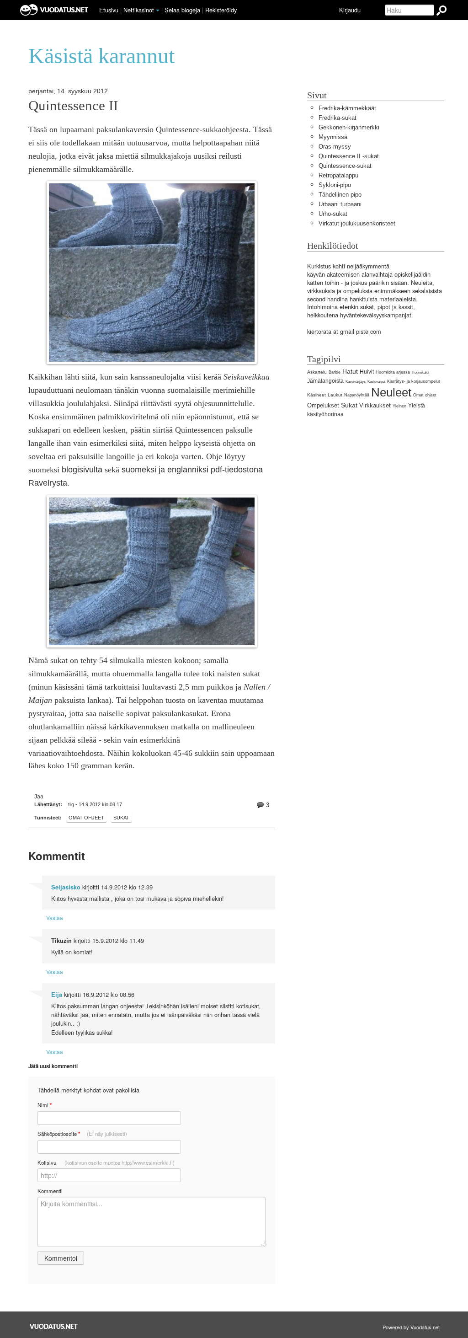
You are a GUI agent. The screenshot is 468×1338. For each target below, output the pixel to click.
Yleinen (399, 406)
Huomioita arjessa (393, 372)
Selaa (182, 9)
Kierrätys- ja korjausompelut (413, 381)
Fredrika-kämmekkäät (347, 108)
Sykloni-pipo (335, 185)
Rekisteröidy (221, 9)
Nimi (44, 1105)
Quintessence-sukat (345, 165)
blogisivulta (82, 469)
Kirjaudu (350, 9)
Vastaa (54, 917)
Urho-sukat (333, 213)
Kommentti (50, 1190)
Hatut (350, 371)
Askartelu (317, 372)
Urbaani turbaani (340, 204)
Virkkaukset (375, 405)
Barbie (334, 372)
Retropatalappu (338, 175)
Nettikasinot (138, 9)
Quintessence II (73, 105)
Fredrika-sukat (337, 117)
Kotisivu (106, 1162)
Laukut (335, 394)
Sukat (121, 817)
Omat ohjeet (86, 817)
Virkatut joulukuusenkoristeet (357, 223)
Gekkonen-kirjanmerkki (349, 127)
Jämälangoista (325, 381)
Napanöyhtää (356, 395)
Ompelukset (323, 405)
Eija (56, 994)
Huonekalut (420, 372)
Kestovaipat (376, 382)
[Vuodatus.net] (54, 1326)
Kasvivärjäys (356, 382)
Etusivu (108, 9)
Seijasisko (65, 887)
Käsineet (316, 394)
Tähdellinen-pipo (340, 194)
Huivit (367, 372)
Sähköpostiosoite (82, 1134)
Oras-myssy (335, 146)
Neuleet (391, 392)
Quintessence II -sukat (349, 156)
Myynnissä (333, 137)
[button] (158, 10)
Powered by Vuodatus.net (411, 1327)
